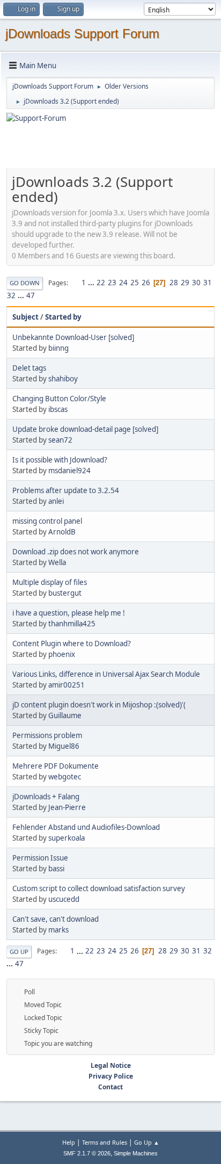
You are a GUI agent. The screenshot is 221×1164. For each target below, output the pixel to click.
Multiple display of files (49, 582)
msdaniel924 (69, 470)
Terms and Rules (104, 1142)
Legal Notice (111, 1065)
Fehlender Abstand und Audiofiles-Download (86, 827)
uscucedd (63, 899)
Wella (57, 562)
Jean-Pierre (67, 807)
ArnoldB (62, 532)
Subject (25, 317)
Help (68, 1142)
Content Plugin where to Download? (71, 643)
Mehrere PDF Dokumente (55, 766)
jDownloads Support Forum (82, 33)
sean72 (60, 440)
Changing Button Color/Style (59, 398)
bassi (56, 868)
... (92, 282)
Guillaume (65, 715)
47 (30, 295)
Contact (110, 1086)
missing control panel (47, 521)
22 (101, 282)
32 (11, 295)
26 (146, 282)
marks (58, 930)
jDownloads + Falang (45, 796)
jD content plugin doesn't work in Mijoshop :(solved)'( (99, 705)
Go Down (25, 283)
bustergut (65, 593)
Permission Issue (40, 858)
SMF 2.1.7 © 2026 (86, 1153)
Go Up (19, 952)
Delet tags (29, 368)
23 (112, 282)
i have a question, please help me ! (68, 613)
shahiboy (63, 379)
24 (123, 282)
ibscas (58, 409)
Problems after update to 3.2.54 (65, 490)
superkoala (66, 838)
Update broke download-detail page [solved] (85, 429)
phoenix (61, 654)
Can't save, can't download (55, 919)
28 (174, 282)
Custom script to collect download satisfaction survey (98, 888)
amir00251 (66, 685)
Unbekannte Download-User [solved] (73, 337)
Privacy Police (111, 1076)
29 (185, 282)
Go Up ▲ (146, 1142)
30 (196, 282)
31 (207, 282)
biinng (58, 348)
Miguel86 (63, 746)
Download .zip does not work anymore (75, 551)
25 (134, 282)
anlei (56, 501)
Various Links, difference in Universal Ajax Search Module (106, 674)
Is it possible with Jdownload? (59, 460)
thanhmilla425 (71, 623)
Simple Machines (136, 1153)
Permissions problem (47, 735)
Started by (63, 317)
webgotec (64, 777)
